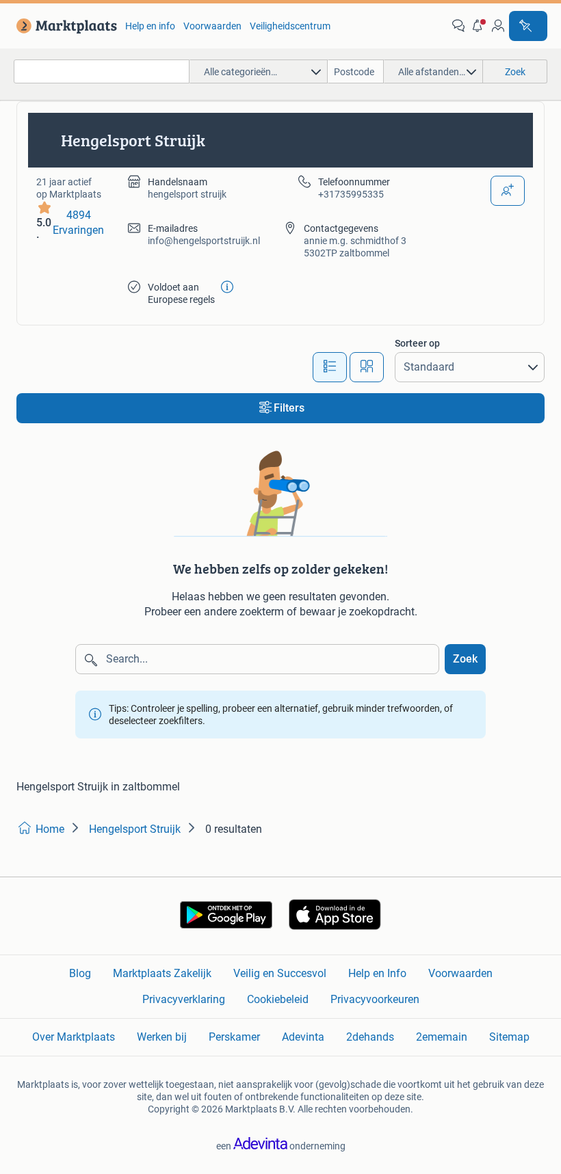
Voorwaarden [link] (212, 26)
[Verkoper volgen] (508, 191)
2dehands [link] (370, 1036)
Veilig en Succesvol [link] (279, 973)
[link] (64, 26)
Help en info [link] (150, 26)
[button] (478, 26)
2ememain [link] (441, 1036)
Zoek (465, 658)
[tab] (330, 367)
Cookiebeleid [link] (278, 999)
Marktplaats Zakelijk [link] (162, 973)
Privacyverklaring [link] (183, 999)
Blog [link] (80, 973)
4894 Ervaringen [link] (78, 223)
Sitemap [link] (509, 1036)
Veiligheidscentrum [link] (290, 26)
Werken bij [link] (162, 1036)
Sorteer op (417, 343)
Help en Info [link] (377, 973)
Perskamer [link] (234, 1036)
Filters (289, 407)
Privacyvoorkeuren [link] (374, 999)
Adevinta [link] (303, 1036)
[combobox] (102, 71)
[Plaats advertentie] (528, 26)
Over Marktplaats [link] (73, 1036)
